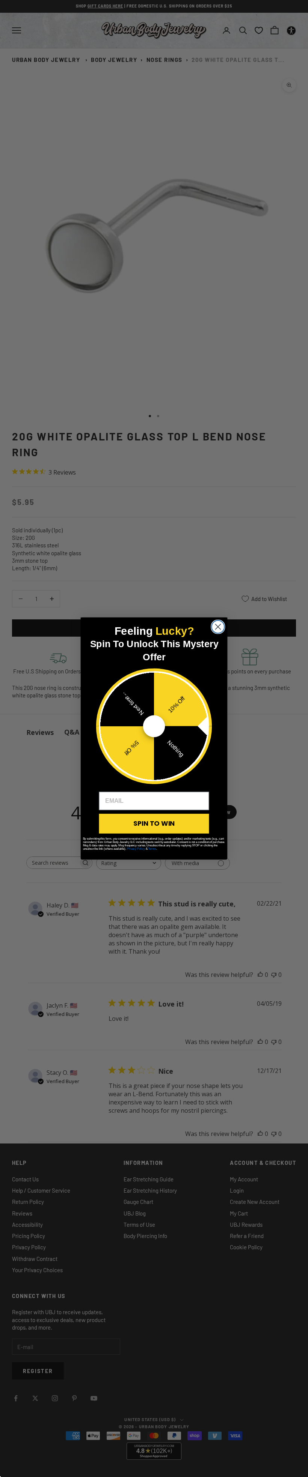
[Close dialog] (217, 627)
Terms (152, 848)
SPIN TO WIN (154, 823)
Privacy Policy (136, 848)
